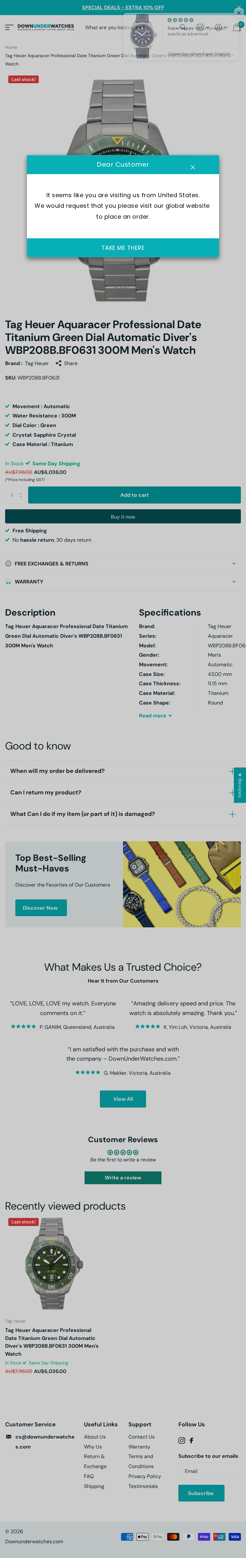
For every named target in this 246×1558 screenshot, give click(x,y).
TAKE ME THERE (123, 248)
